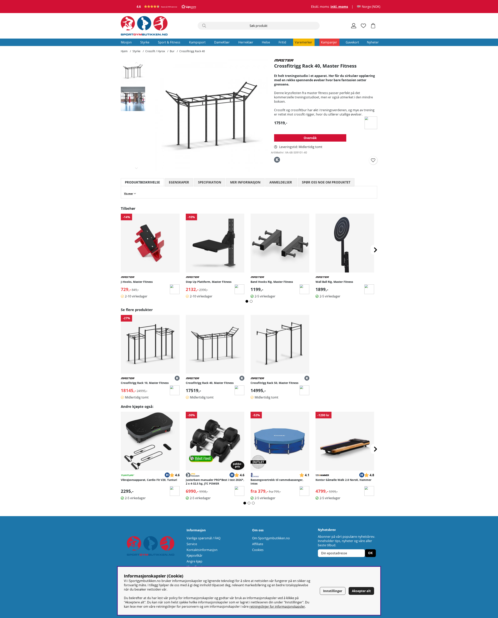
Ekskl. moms (320, 6)
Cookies (258, 550)
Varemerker (303, 42)
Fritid (282, 42)
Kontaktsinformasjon (202, 550)
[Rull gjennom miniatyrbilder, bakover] (136, 63)
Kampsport (197, 42)
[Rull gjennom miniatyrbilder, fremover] (136, 168)
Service (192, 544)
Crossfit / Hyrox (155, 51)
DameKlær (222, 42)
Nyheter (373, 42)
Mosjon (126, 42)
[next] (375, 250)
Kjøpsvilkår (195, 555)
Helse (266, 42)
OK (370, 553)
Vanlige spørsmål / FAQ (203, 538)
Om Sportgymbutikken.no (271, 538)
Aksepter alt (361, 591)
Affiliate (257, 544)
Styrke (144, 42)
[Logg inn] (354, 26)
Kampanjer (329, 42)
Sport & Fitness (169, 42)
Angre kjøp (194, 561)
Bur (172, 51)
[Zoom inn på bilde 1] (211, 115)
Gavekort (352, 42)
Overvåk (310, 138)
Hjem (124, 51)
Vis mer (128, 193)
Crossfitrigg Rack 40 (192, 51)
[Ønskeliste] (363, 26)
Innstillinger (332, 591)
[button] (166, 6)
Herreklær (245, 42)
